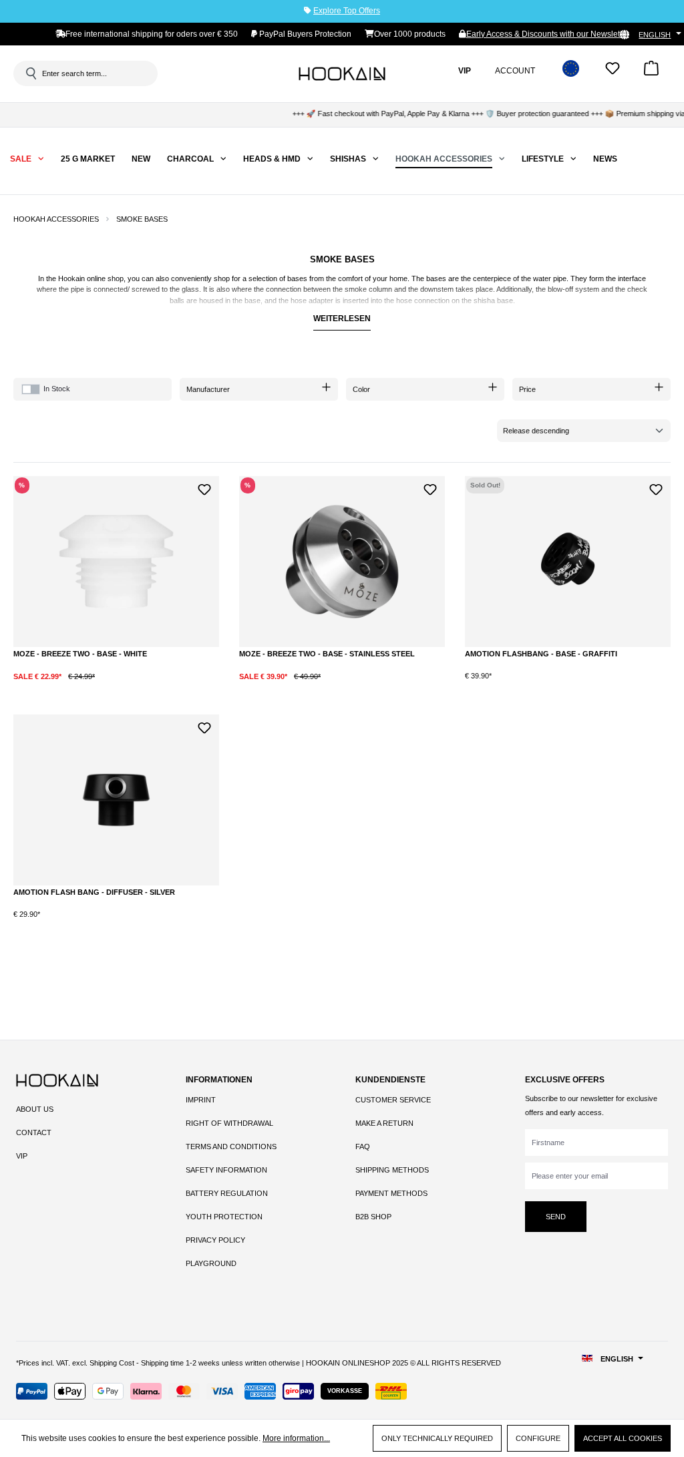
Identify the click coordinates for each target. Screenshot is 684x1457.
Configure (538, 1438)
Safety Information (226, 1170)
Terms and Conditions (231, 1146)
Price (527, 389)
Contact (33, 1132)
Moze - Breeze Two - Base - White (80, 654)
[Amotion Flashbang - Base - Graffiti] (568, 561)
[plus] (104, 686)
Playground (211, 1263)
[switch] (30, 389)
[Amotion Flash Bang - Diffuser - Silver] (116, 799)
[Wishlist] (612, 72)
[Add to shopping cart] (156, 687)
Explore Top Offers (346, 10)
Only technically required (437, 1438)
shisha (484, 300)
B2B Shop (373, 1217)
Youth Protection (224, 1217)
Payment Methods (391, 1193)
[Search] (30, 73)
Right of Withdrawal (229, 1123)
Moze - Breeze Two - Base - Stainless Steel (327, 654)
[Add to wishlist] (204, 487)
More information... (296, 1438)
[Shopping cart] (651, 72)
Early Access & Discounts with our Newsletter (547, 34)
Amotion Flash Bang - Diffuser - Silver (94, 892)
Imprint (201, 1100)
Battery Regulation (227, 1193)
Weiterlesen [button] (342, 318)
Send (556, 1217)
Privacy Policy (215, 1240)
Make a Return (384, 1123)
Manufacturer (208, 389)
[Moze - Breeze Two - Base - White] (116, 561)
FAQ (362, 1146)
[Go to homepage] (342, 73)
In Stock (56, 389)
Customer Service (393, 1100)
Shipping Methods (392, 1170)
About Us (34, 1109)
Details (567, 686)
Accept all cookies (622, 1438)
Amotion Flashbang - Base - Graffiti (541, 654)
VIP (21, 1156)
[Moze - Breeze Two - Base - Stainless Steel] (342, 561)
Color (361, 389)
